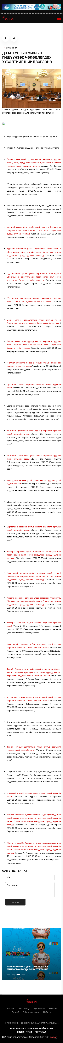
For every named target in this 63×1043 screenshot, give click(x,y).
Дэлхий (15, 1012)
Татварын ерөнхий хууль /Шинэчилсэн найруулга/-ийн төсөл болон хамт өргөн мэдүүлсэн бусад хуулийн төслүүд (34, 554)
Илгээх (15, 902)
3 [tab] (18, 974)
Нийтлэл (47, 1012)
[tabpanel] (31, 954)
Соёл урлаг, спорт (31, 1012)
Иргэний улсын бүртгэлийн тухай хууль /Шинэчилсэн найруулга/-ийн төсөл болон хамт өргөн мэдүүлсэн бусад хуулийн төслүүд (34, 230)
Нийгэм (53, 1009)
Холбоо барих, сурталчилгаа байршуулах (31, 1028)
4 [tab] (23, 974)
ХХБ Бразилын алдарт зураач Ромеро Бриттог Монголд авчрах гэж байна (28, 968)
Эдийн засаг (40, 1009)
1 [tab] (8, 916)
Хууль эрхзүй (23, 1009)
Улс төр (10, 1009)
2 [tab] (13, 974)
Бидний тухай (24, 1032)
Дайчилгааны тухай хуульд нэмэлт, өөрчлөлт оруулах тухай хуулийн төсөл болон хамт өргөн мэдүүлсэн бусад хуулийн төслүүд (34, 344)
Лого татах (40, 1032)
